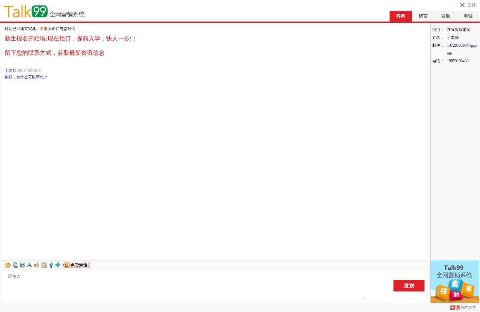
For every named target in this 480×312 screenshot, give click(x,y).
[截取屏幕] (22, 264)
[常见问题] (51, 264)
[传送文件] (15, 264)
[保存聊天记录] (44, 264)
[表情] (8, 264)
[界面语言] (29, 264)
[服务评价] (36, 264)
